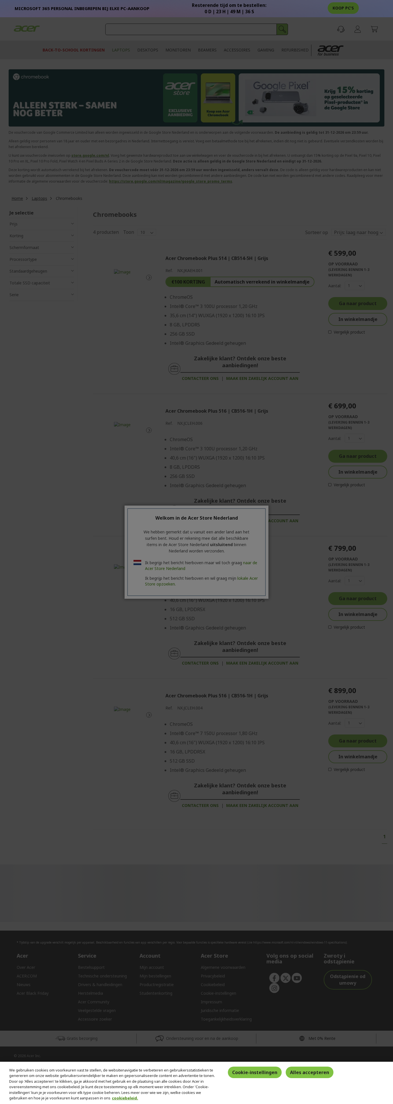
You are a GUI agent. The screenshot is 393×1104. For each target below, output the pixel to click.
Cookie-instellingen (254, 1072)
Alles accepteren (309, 1072)
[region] (196, 1083)
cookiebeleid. (125, 1098)
